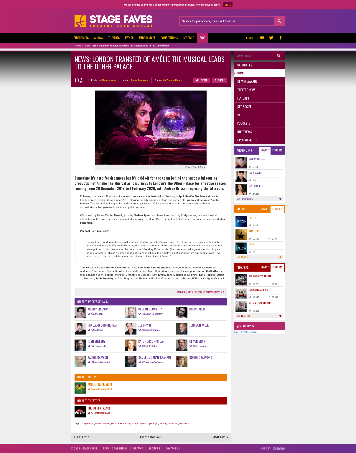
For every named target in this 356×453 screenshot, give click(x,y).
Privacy (138, 448)
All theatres (243, 315)
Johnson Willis (199, 325)
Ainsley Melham (256, 159)
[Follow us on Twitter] (271, 38)
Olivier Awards (247, 81)
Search (278, 55)
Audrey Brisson (98, 309)
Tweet (203, 80)
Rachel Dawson (98, 357)
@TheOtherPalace (100, 413)
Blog (202, 38)
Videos (241, 115)
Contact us (173, 448)
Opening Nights (247, 140)
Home (240, 73)
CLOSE (228, 4)
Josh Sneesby (96, 341)
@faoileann (97, 330)
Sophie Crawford (200, 357)
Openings (153, 423)
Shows (98, 38)
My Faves (188, 38)
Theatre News (109, 80)
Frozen (252, 218)
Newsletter (252, 37)
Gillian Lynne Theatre (260, 303)
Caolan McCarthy (150, 309)
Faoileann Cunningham (102, 325)
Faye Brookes (255, 186)
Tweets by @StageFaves (245, 332)
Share (221, 80)
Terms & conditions (115, 448)
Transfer (173, 423)
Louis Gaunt (255, 172)
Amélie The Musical (100, 384)
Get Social (244, 106)
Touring (163, 423)
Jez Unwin (144, 325)
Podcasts (243, 123)
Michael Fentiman (120, 423)
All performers (245, 198)
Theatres (114, 38)
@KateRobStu (149, 346)
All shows (242, 257)
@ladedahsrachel (100, 362)
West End (184, 423)
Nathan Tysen (138, 423)
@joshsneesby (99, 346)
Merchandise (147, 38)
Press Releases (139, 80)
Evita (251, 244)
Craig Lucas (87, 423)
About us (154, 448)
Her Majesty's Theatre (260, 276)
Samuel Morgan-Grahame (154, 357)
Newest (265, 150)
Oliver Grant (198, 341)
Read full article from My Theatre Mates (199, 292)
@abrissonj (97, 314)
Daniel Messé (102, 423)
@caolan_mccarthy (152, 314)
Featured (277, 150)
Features (243, 98)
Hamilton (253, 231)
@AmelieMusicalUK (101, 389)
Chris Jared (197, 309)
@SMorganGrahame (152, 362)
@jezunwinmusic (151, 330)
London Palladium (258, 289)
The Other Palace (99, 408)
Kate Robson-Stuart (152, 341)
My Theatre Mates (172, 80)
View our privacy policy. (207, 5)
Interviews (244, 131)
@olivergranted (201, 346)
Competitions (169, 38)
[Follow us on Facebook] (280, 38)
